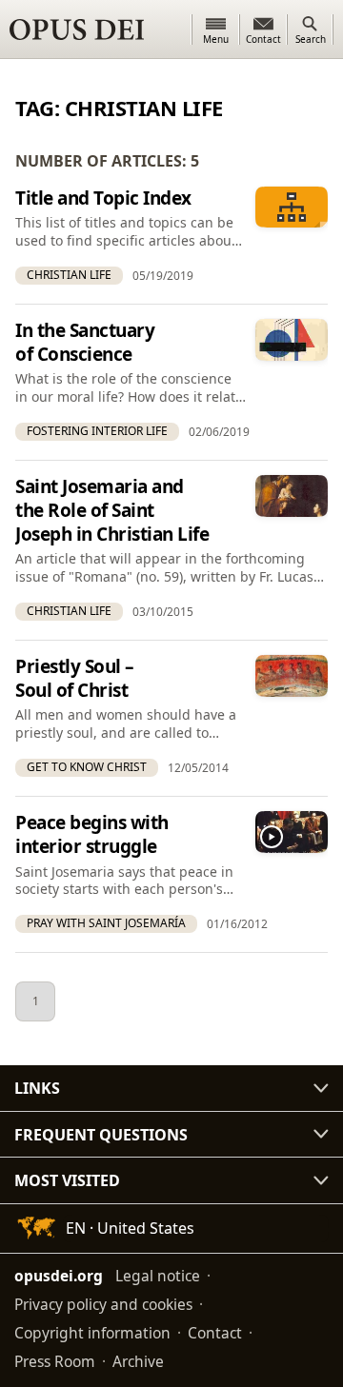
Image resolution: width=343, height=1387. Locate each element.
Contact (215, 1332)
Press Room (54, 1361)
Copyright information (92, 1332)
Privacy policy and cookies (103, 1304)
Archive (138, 1361)
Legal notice (157, 1275)
